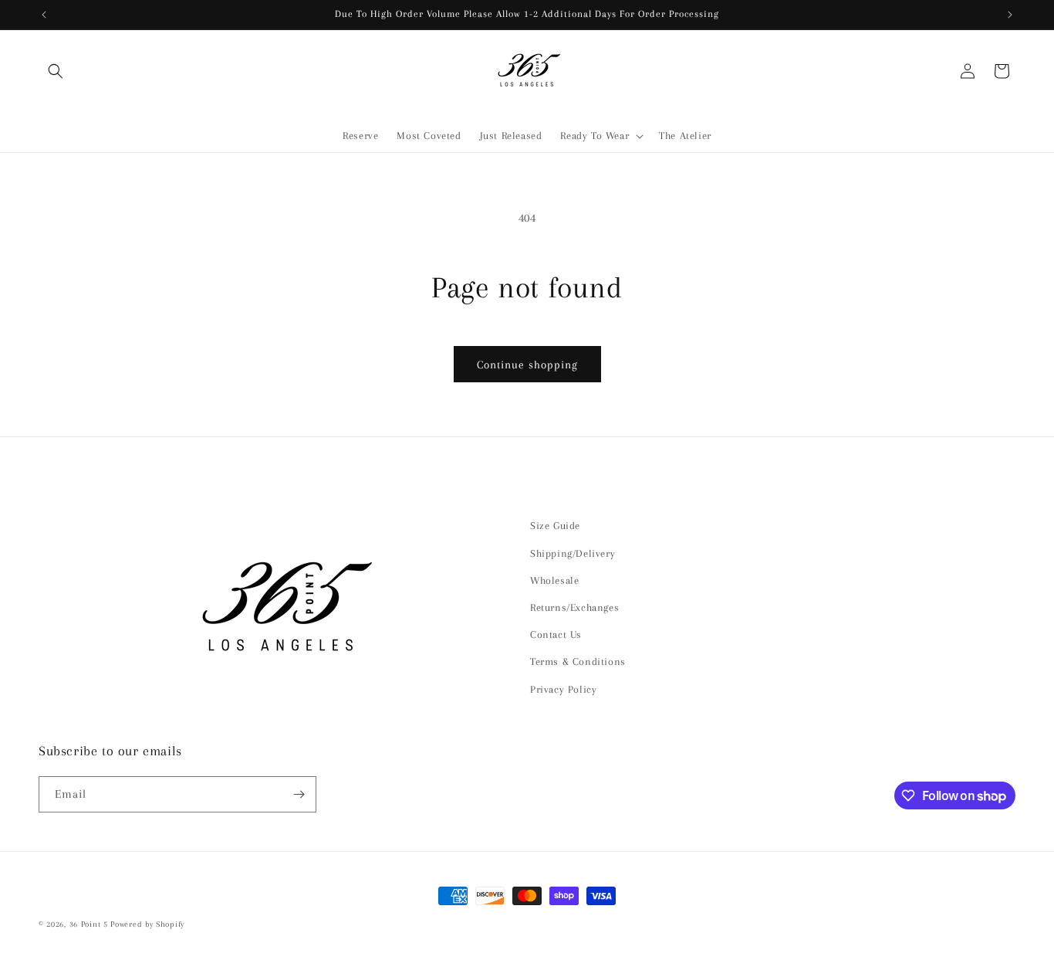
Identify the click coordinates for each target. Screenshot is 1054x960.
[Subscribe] (299, 794)
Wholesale (554, 580)
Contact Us (556, 634)
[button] (56, 71)
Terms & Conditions (578, 661)
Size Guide (555, 525)
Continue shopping (527, 364)
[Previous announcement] (44, 14)
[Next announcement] (1010, 14)
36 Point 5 (88, 924)
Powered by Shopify (147, 924)
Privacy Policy (563, 689)
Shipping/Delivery (572, 553)
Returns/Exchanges (574, 607)
